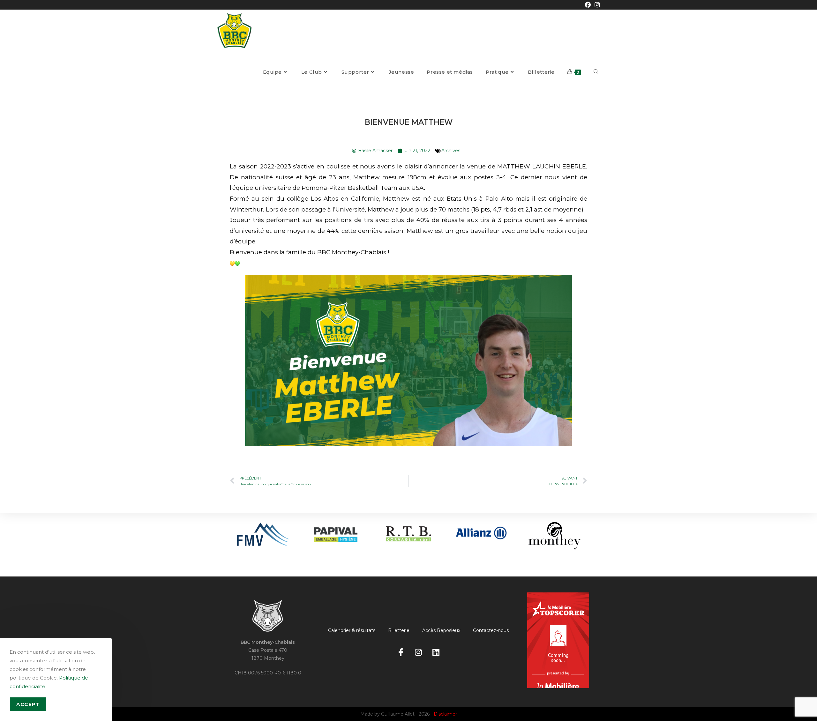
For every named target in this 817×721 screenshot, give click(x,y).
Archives (450, 150)
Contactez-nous (491, 630)
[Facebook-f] (401, 652)
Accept (28, 704)
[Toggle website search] (596, 72)
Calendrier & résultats (351, 630)
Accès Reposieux (441, 630)
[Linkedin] (436, 652)
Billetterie (398, 630)
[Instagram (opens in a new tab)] (596, 5)
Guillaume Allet (398, 714)
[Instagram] (418, 652)
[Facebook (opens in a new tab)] (588, 5)
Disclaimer (445, 714)
